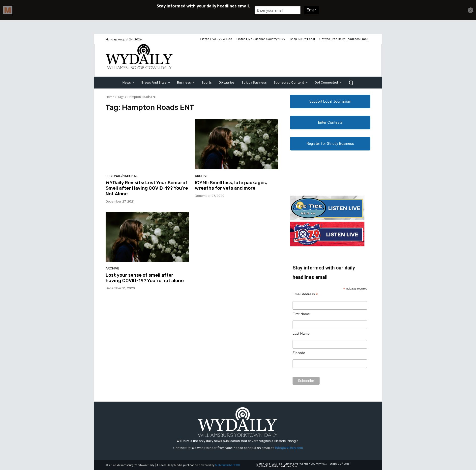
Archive (201, 175)
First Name (301, 314)
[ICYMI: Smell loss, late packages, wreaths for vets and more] (236, 144)
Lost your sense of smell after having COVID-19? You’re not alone (145, 278)
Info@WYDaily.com (289, 448)
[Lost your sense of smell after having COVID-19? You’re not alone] (147, 237)
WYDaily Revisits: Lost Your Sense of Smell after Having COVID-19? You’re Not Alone (147, 188)
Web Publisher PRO (227, 465)
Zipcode (299, 353)
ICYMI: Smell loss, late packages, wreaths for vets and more (231, 185)
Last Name (301, 333)
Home (110, 97)
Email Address (305, 294)
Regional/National (122, 175)
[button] (351, 82)
